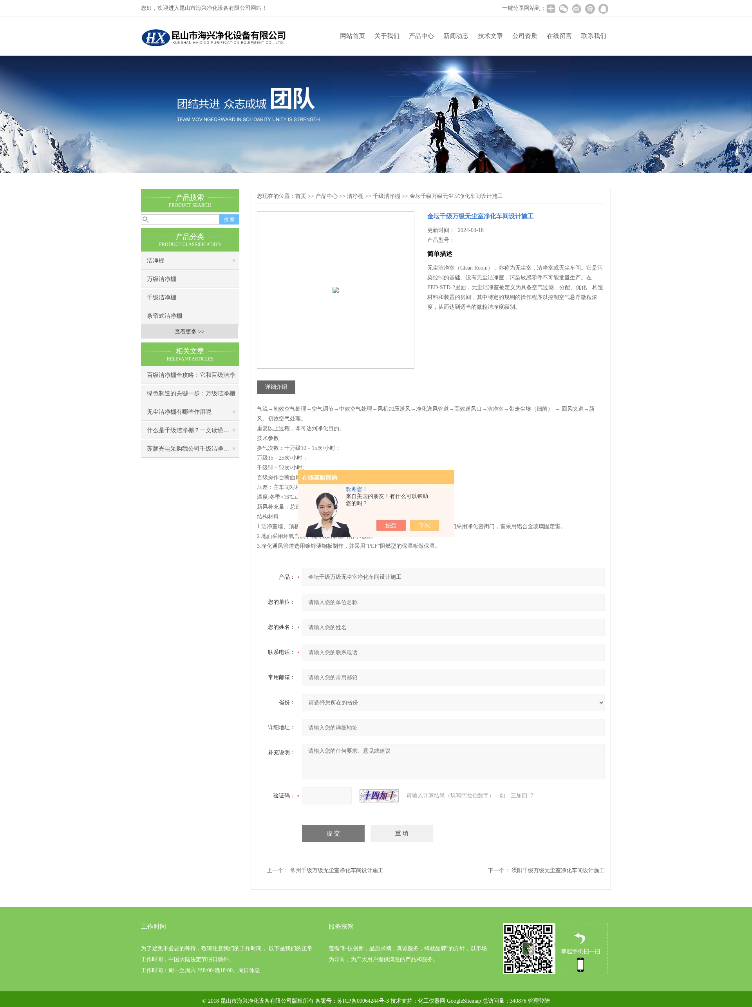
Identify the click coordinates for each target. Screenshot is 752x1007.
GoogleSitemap (464, 1001)
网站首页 (352, 36)
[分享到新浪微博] (576, 8)
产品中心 (421, 36)
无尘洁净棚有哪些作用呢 (179, 412)
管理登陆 (539, 1001)
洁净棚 (155, 260)
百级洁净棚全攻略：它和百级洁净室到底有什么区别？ (191, 378)
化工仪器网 (431, 1001)
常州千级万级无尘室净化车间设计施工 (336, 870)
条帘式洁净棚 (164, 316)
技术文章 (490, 36)
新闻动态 (455, 36)
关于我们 (387, 36)
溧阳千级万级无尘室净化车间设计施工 (558, 870)
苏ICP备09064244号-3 (363, 1001)
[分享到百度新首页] (589, 8)
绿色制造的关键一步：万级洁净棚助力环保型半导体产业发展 (191, 396)
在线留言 (559, 36)
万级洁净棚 (161, 279)
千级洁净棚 (161, 297)
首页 (300, 196)
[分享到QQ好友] (603, 8)
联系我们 (593, 36)
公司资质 (524, 36)
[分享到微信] (563, 8)
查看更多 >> (189, 332)
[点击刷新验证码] (379, 795)
